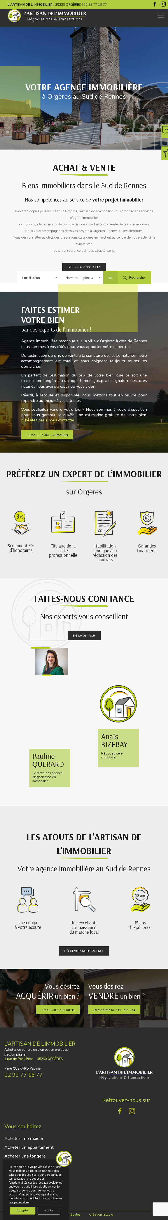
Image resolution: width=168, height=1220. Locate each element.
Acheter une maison (24, 1139)
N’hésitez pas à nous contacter (47, 420)
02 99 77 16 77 (95, 4)
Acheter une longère (25, 1156)
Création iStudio (101, 1214)
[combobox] (38, 277)
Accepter (22, 1210)
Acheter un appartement (29, 1147)
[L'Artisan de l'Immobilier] (47, 21)
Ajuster (49, 1210)
